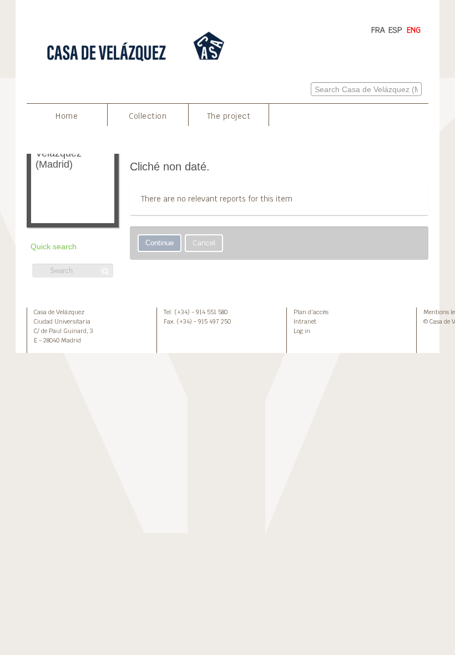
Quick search (54, 247)
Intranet (305, 321)
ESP (395, 30)
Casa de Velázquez (59, 312)
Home (66, 116)
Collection (147, 116)
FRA (378, 30)
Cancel (204, 243)
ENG (414, 30)
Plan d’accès (311, 312)
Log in (302, 331)
